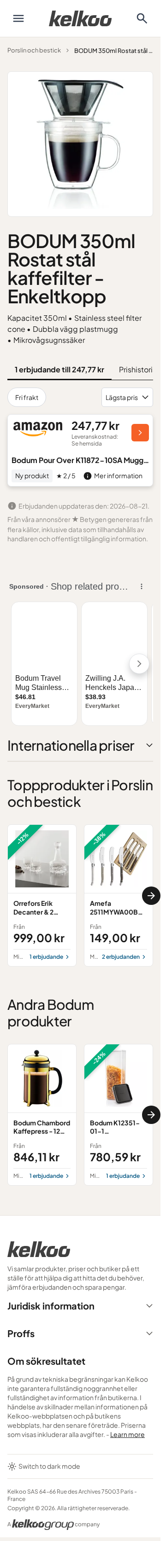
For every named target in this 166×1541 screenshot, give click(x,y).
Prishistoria (138, 369)
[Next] (151, 895)
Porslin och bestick (34, 50)
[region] (80, 895)
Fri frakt (26, 397)
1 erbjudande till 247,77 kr (59, 369)
